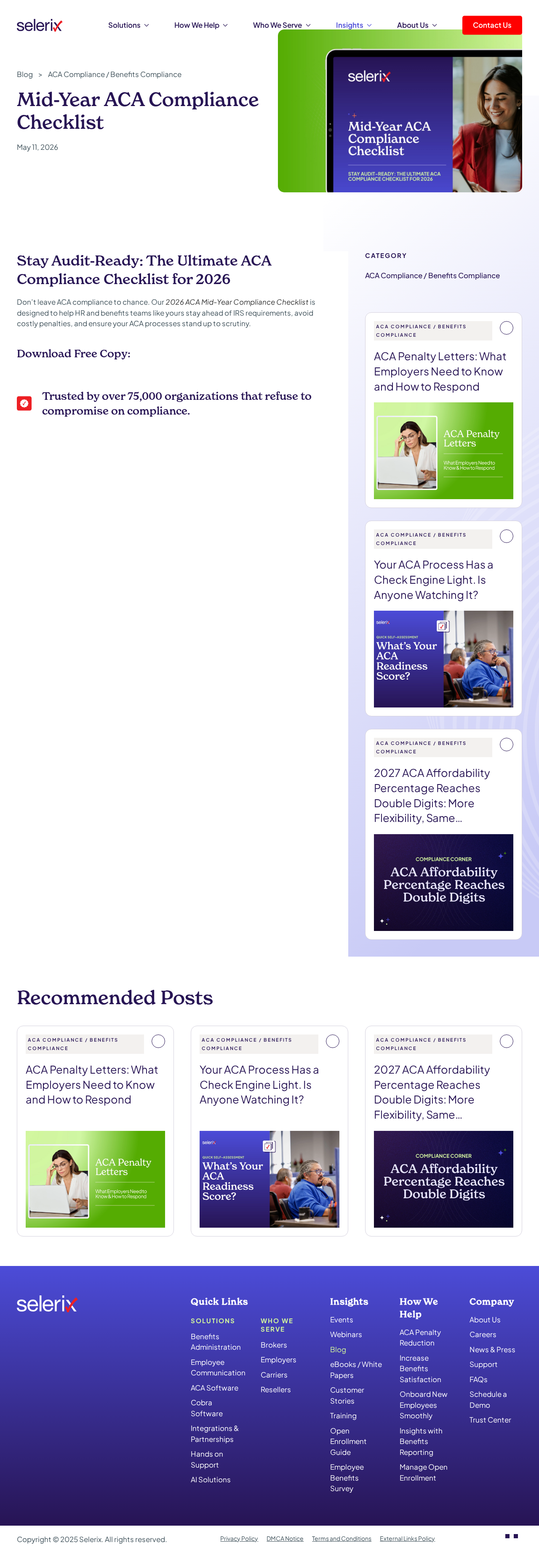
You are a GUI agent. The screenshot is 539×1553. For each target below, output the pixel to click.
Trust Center (490, 1419)
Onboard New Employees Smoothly (424, 1404)
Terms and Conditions (341, 1538)
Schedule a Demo (488, 1399)
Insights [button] (349, 24)
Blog (338, 1349)
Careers (483, 1334)
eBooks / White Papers (356, 1369)
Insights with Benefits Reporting (421, 1440)
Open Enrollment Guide (348, 1441)
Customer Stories (347, 1395)
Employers (278, 1359)
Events (341, 1319)
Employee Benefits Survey (347, 1477)
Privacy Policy (239, 1538)
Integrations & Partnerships (215, 1433)
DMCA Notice (285, 1538)
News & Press (492, 1349)
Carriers (274, 1374)
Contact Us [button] (492, 24)
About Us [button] (413, 24)
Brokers (274, 1344)
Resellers (276, 1389)
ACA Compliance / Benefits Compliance (432, 275)
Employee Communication (217, 1367)
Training (343, 1415)
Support (484, 1364)
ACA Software (214, 1387)
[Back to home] (40, 25)
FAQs (479, 1379)
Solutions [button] (124, 24)
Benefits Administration (216, 1342)
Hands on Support (207, 1459)
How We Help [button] (196, 24)
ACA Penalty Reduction (420, 1337)
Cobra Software (207, 1408)
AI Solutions (211, 1479)
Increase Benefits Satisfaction (420, 1368)
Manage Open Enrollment (424, 1472)
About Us (485, 1319)
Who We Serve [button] (277, 24)
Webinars (346, 1334)
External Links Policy (407, 1538)
